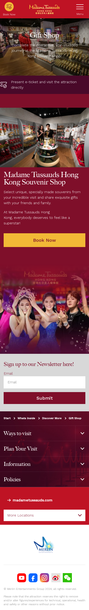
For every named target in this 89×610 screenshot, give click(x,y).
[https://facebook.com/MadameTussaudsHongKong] (33, 577)
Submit (45, 398)
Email (8, 373)
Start (7, 418)
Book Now (44, 240)
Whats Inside (26, 418)
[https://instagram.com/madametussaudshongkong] (44, 577)
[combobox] (44, 515)
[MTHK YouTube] (21, 577)
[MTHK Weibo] (55, 577)
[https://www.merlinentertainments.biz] (45, 544)
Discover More (52, 418)
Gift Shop (75, 418)
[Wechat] (67, 577)
